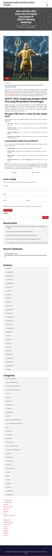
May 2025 (8, 298)
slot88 (7, 479)
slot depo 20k (9, 461)
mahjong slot (9, 404)
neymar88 (8, 408)
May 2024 (8, 343)
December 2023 (9, 362)
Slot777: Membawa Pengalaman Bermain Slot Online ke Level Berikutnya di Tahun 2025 (27, 242)
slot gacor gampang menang (12, 94)
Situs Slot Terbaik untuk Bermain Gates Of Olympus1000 (19, 231)
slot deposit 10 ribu (7, 500)
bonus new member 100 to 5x (13, 390)
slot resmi (5, 528)
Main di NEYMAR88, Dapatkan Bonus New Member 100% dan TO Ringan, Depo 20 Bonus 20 (25, 256)
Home (23, 24)
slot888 (8, 483)
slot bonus (9, 438)
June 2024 (8, 339)
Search (5, 213)
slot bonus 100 (9, 442)
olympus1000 (9, 412)
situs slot (5, 526)
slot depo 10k (9, 457)
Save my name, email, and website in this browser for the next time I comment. (23, 206)
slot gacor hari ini (10, 468)
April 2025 (8, 302)
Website (28, 200)
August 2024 (9, 332)
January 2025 (9, 313)
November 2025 (9, 276)
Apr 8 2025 (7, 83)
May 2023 (8, 369)
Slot (27, 24)
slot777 (8, 476)
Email (5, 200)
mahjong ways (6, 520)
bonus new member (8, 506)
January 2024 (9, 358)
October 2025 (9, 279)
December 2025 (9, 272)
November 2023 (9, 365)
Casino (8, 393)
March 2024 (9, 350)
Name (5, 194)
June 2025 (8, 294)
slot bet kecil (9, 434)
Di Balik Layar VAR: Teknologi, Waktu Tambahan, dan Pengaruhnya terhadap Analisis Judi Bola (26, 227)
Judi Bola (8, 397)
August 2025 (9, 287)
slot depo (8, 453)
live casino (8, 401)
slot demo (5, 504)
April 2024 (8, 347)
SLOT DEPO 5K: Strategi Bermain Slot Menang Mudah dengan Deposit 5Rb (23, 239)
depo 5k (5, 513)
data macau (6, 508)
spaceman (8, 487)
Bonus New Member (11, 378)
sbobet (8, 416)
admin (15, 172)
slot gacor (8, 464)
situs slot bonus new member (13, 419)
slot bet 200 (9, 431)
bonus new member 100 (12, 382)
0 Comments (37, 172)
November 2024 (10, 320)
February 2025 (9, 309)
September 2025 (10, 283)
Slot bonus (6, 533)
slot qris (8, 472)
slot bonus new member (12, 446)
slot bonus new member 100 (13, 449)
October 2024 (9, 324)
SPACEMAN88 (9, 490)
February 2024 (9, 354)
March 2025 (9, 305)
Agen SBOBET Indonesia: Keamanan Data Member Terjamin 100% (21, 235)
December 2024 (9, 317)
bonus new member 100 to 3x (13, 386)
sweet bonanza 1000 (8, 522)
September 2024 (10, 328)
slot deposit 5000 (7, 502)
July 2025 (8, 290)
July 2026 (8, 268)
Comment (6, 185)
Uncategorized (9, 494)
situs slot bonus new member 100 (14, 423)
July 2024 (8, 335)
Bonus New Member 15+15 (10, 253)
